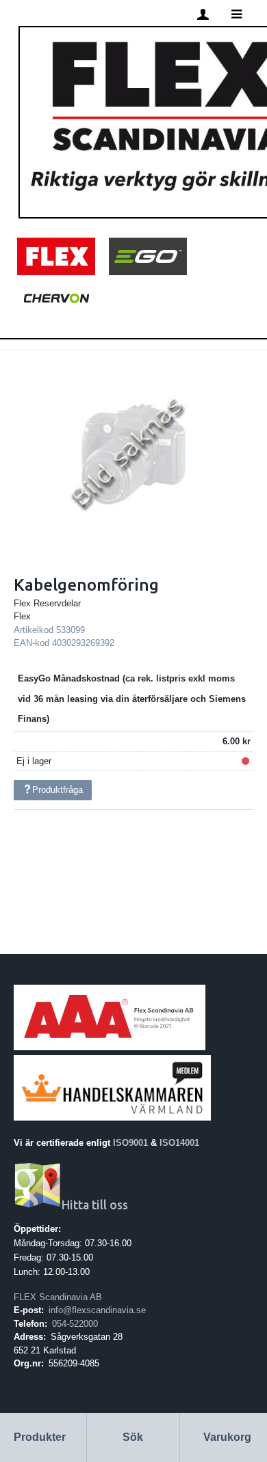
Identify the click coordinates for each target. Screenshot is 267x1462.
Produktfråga (57, 790)
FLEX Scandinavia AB (58, 1297)
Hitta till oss (95, 1204)
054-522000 (75, 1324)
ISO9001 (130, 1143)
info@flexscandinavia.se (97, 1310)
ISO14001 (179, 1143)
